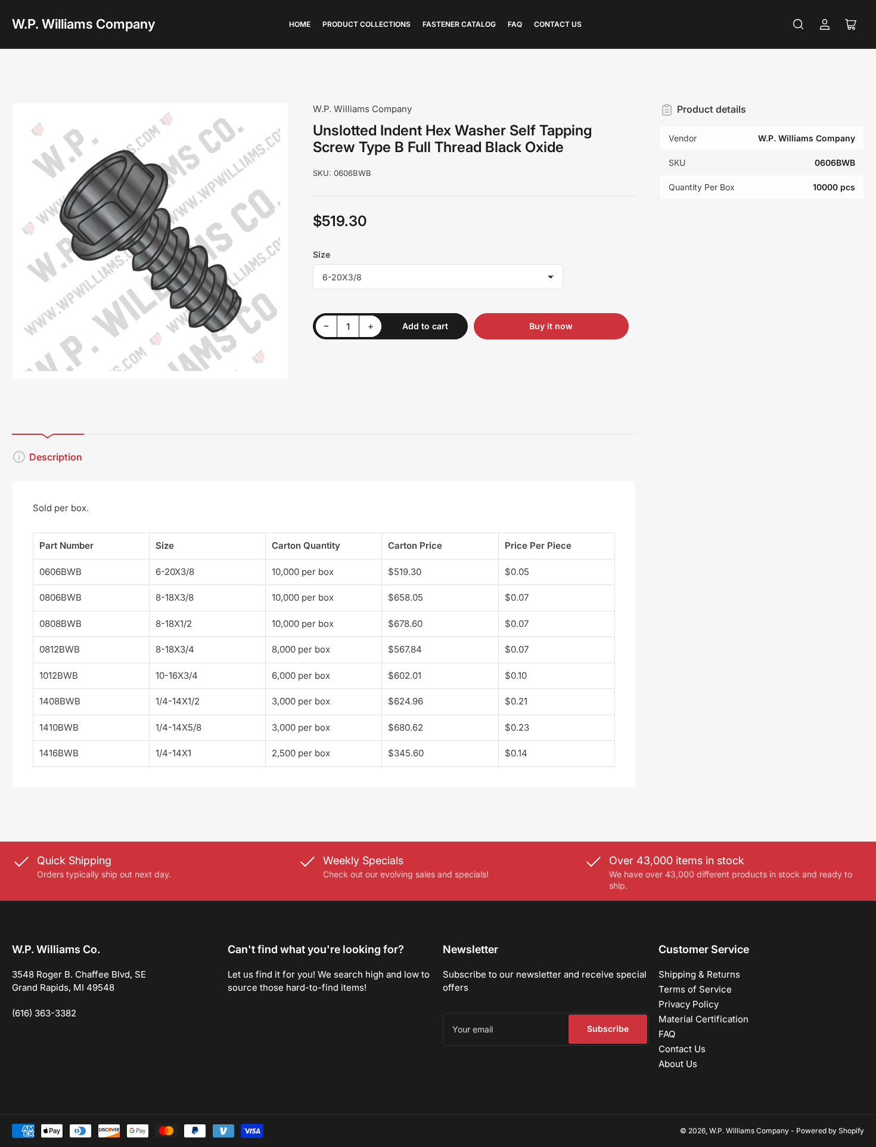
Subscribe (608, 1029)
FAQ (515, 24)
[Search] (798, 24)
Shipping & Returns (699, 974)
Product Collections (366, 24)
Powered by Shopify (830, 1130)
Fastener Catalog (459, 24)
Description (55, 457)
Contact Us (558, 24)
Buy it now (551, 326)
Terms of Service (695, 989)
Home (299, 24)
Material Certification (703, 1019)
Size (321, 254)
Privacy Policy (688, 1004)
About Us (677, 1063)
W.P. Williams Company (83, 24)
